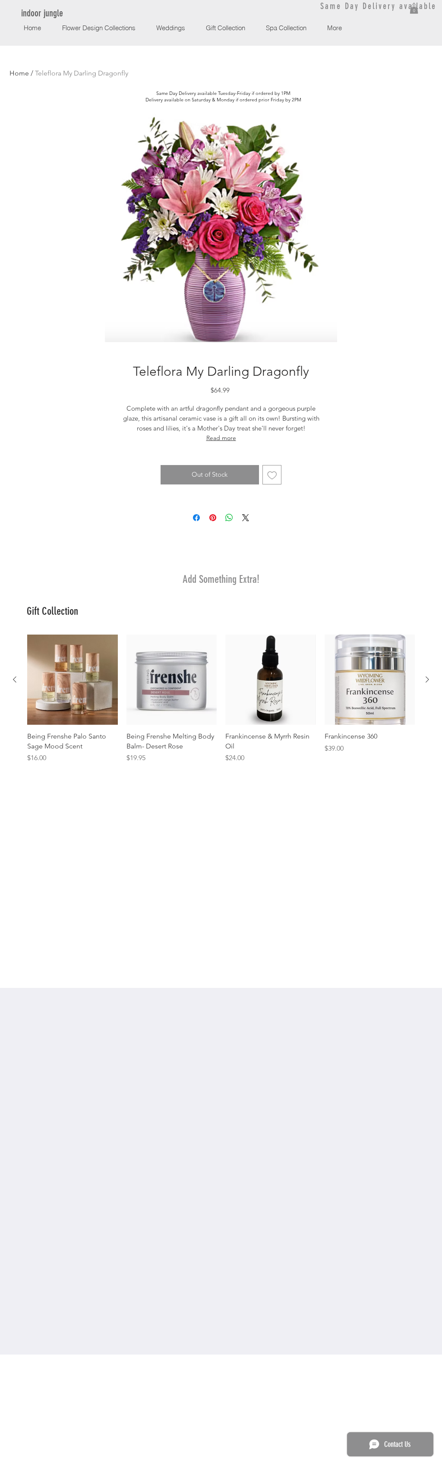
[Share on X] (245, 517)
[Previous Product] (14, 679)
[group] (221, 699)
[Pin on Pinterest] (213, 517)
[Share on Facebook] (196, 517)
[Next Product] (427, 679)
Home (19, 73)
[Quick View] (72, 680)
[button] (414, 8)
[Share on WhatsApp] (229, 517)
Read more (221, 438)
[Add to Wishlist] (272, 474)
